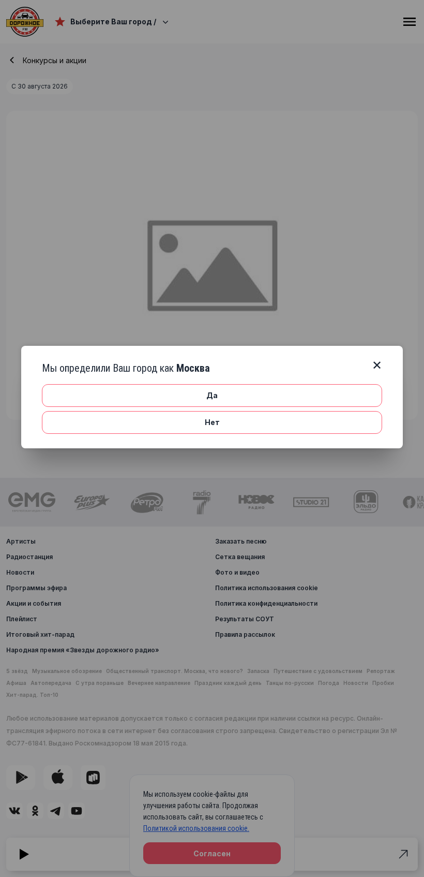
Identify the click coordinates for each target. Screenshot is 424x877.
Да (212, 395)
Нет (212, 422)
